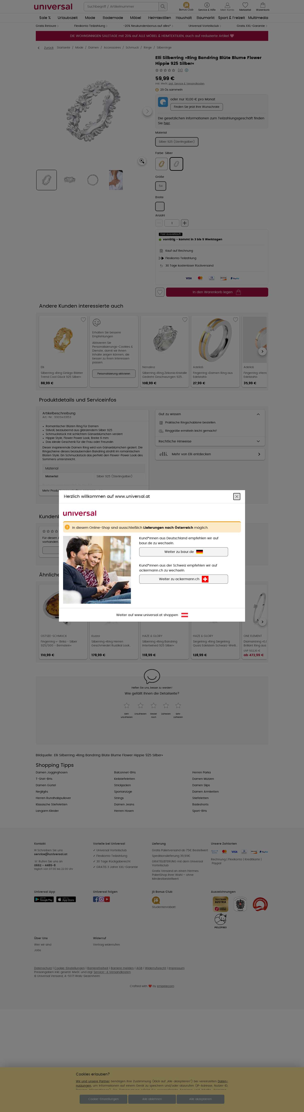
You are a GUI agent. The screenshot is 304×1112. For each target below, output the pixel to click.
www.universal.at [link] (148, 615)
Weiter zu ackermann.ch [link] (179, 579)
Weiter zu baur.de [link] (179, 552)
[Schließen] (236, 496)
